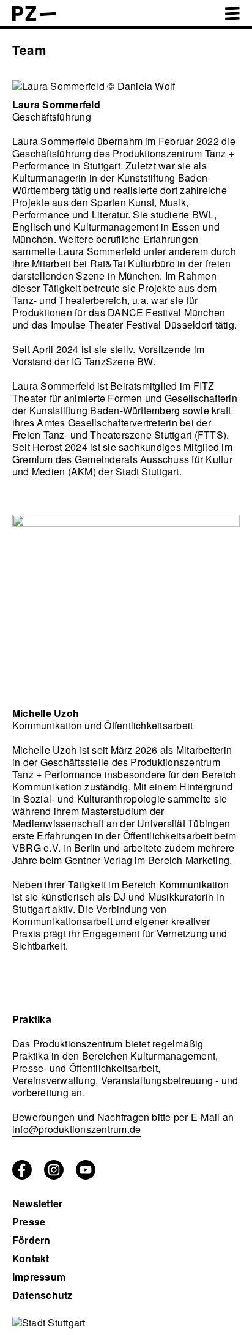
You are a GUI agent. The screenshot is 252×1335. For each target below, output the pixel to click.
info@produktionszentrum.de (76, 1129)
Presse (28, 1221)
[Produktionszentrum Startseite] (34, 17)
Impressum (38, 1277)
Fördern (31, 1240)
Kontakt (31, 1258)
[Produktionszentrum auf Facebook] (22, 1176)
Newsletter (37, 1203)
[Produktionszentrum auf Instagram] (54, 1176)
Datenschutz (42, 1295)
